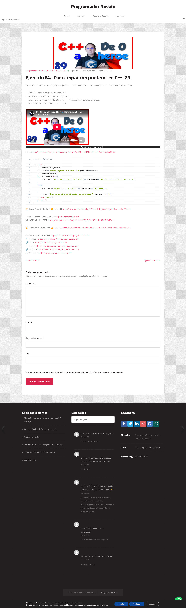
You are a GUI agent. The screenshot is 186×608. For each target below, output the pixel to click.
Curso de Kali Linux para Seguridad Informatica (43, 444)
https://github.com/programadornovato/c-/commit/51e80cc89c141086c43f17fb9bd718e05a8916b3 (74, 152)
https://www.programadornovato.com (56, 253)
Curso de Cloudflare (32, 437)
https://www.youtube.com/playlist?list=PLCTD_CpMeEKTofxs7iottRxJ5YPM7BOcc (81, 220)
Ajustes (152, 604)
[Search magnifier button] (184, 19)
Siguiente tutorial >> (152, 260)
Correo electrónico (34, 338)
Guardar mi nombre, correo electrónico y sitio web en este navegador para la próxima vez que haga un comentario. (75, 372)
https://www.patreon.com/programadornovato (70, 235)
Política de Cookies (100, 16)
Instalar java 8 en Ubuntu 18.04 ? (100, 556)
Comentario (31, 283)
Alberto (84, 433)
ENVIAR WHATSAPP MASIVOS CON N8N (39, 452)
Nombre (30, 322)
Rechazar (137, 604)
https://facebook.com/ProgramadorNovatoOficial (58, 239)
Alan (82, 458)
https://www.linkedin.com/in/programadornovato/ (57, 246)
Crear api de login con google (102, 433)
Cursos (66, 16)
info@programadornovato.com (148, 447)
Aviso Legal (120, 16)
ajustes (105, 605)
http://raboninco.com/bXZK (67, 216)
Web (27, 353)
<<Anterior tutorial (33, 260)
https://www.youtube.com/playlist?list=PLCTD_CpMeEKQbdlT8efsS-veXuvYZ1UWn (96, 209)
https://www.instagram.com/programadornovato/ (58, 249)
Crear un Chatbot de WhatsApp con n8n (40, 429)
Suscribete (81, 16)
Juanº (83, 486)
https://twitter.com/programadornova (51, 242)
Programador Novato (93, 6)
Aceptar (121, 604)
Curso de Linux (30, 460)
